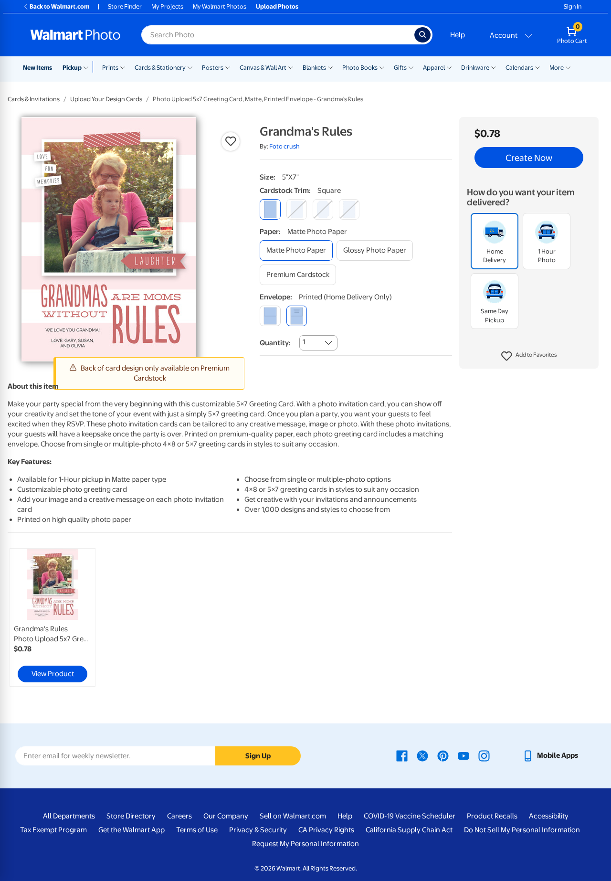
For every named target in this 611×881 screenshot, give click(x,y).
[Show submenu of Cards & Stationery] (190, 67)
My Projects (167, 6)
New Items (37, 67)
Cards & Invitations (34, 99)
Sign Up (258, 756)
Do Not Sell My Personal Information (522, 830)
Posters (212, 67)
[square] (270, 209)
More (556, 67)
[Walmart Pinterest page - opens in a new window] (443, 755)
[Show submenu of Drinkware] (493, 67)
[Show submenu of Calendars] (537, 67)
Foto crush (284, 146)
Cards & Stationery (160, 67)
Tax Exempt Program (53, 830)
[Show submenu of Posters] (228, 67)
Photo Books (360, 67)
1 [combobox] (304, 342)
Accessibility (549, 816)
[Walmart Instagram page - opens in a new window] (484, 755)
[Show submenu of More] (568, 67)
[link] (52, 617)
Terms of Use (197, 830)
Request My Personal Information (305, 843)
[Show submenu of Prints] (123, 67)
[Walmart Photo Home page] (75, 35)
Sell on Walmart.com (293, 816)
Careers (179, 816)
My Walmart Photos (219, 6)
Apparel (434, 67)
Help (457, 35)
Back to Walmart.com (59, 6)
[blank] (270, 316)
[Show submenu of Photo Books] (382, 67)
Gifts (400, 67)
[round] (296, 209)
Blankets (314, 67)
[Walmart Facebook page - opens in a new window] (402, 755)
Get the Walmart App (131, 830)
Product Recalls (492, 816)
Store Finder (125, 6)
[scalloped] (349, 209)
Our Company (225, 816)
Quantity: (275, 343)
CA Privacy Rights (326, 830)
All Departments (69, 816)
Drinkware (475, 67)
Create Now (529, 157)
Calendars (519, 67)
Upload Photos (277, 6)
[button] (529, 356)
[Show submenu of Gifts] (411, 67)
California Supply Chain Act (409, 830)
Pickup (72, 67)
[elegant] (323, 209)
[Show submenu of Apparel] (449, 67)
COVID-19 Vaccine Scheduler (409, 816)
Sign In (572, 6)
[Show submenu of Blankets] (330, 67)
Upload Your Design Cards (106, 99)
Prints (110, 67)
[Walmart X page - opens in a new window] (422, 755)
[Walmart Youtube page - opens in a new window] (463, 755)
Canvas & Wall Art (263, 67)
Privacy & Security (258, 830)
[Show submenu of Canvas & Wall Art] (291, 67)
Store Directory (131, 816)
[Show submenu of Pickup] (88, 67)
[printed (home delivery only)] (296, 316)
